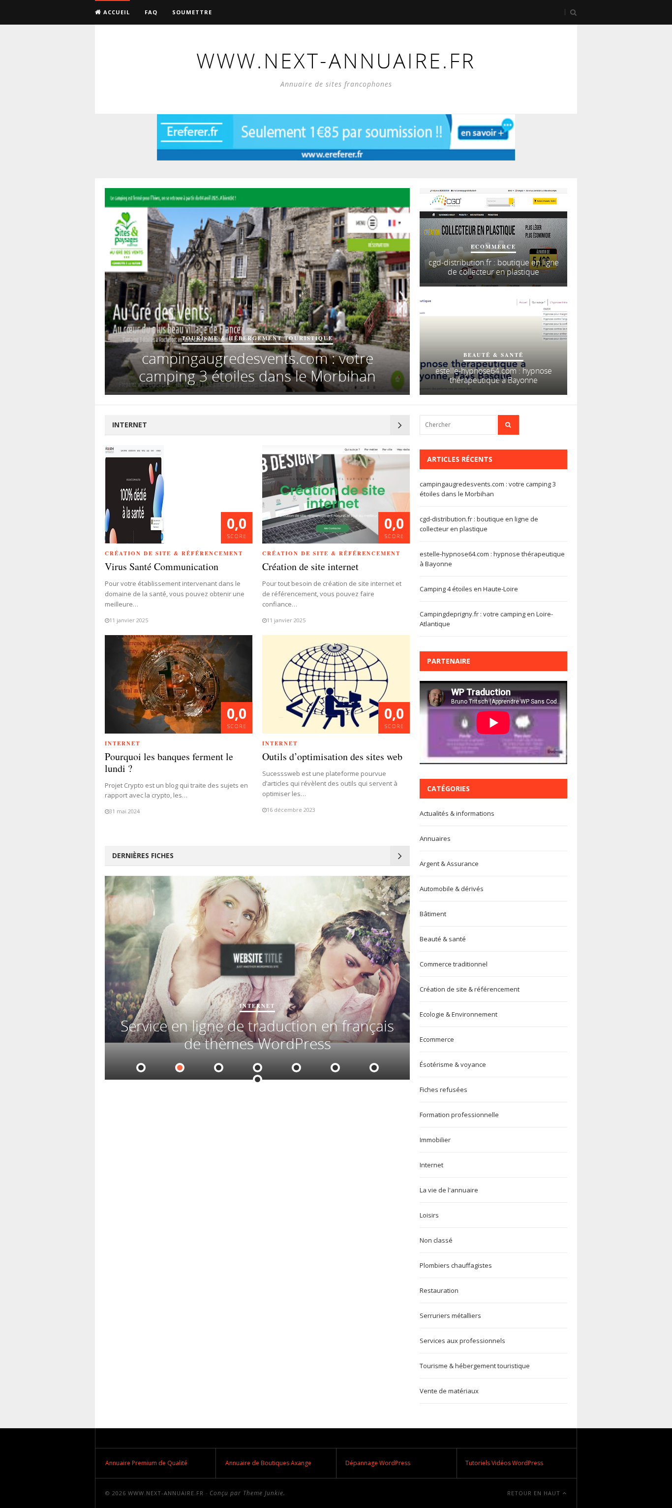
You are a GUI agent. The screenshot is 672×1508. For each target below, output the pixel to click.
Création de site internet (310, 566)
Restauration (439, 1290)
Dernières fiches (143, 855)
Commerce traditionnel (454, 964)
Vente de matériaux (449, 1390)
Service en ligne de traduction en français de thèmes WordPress (257, 1035)
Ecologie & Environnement (458, 1014)
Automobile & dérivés (452, 888)
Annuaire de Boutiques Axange (268, 1463)
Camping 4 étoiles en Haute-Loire (469, 588)
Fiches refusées (443, 1089)
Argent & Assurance (449, 863)
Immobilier (435, 1139)
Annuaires (435, 838)
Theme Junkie (263, 1493)
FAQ (151, 12)
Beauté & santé (493, 355)
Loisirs (429, 1215)
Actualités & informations (457, 813)
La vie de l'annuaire (449, 1190)
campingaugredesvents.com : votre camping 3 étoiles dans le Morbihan (257, 367)
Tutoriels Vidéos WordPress (504, 1463)
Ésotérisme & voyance (453, 1064)
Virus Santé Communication (161, 566)
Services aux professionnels (462, 1340)
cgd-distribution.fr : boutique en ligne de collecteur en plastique (493, 267)
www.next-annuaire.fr (166, 1493)
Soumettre (192, 12)
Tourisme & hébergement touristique (257, 338)
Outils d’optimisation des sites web (332, 756)
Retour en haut (534, 1493)
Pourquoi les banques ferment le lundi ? (169, 762)
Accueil (115, 12)
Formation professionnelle (459, 1114)
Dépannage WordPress (377, 1463)
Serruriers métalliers (450, 1315)
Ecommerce (493, 247)
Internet (129, 424)
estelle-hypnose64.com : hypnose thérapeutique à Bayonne (493, 375)
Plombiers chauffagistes (456, 1265)
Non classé (436, 1240)
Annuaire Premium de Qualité (146, 1463)
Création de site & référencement (174, 553)
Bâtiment (433, 913)
